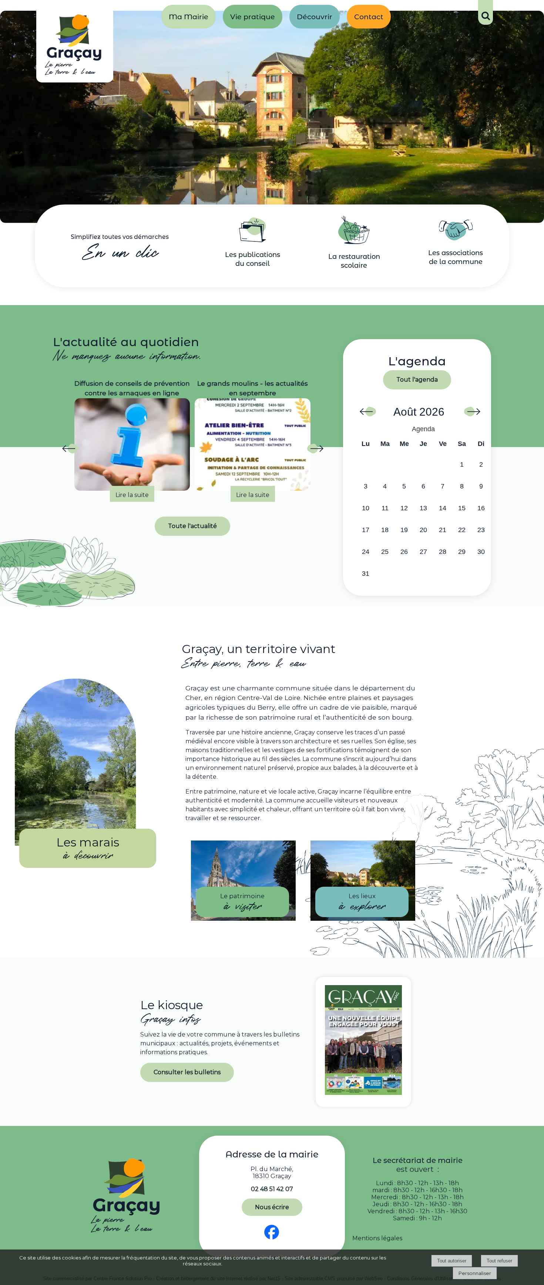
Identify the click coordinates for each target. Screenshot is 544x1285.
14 (442, 508)
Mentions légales (377, 1238)
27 (423, 551)
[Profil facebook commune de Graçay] (272, 1239)
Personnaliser (475, 1273)
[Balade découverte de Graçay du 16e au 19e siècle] (252, 444)
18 (385, 530)
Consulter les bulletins (187, 1072)
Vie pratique (252, 16)
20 (423, 530)
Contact (368, 16)
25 (385, 551)
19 (404, 530)
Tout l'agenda (417, 379)
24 (365, 551)
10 (365, 508)
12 (404, 508)
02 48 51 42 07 (272, 1189)
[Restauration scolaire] (354, 242)
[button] (485, 12)
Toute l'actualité (192, 526)
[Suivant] (314, 451)
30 (481, 551)
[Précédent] (69, 451)
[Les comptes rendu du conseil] (252, 240)
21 (442, 530)
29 (462, 551)
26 (404, 551)
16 (481, 508)
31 (365, 573)
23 (481, 530)
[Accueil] (74, 46)
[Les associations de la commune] (456, 238)
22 (462, 530)
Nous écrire (272, 1207)
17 (365, 530)
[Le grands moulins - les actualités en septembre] (132, 444)
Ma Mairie (188, 16)
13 (423, 508)
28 (442, 551)
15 (462, 508)
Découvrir (314, 16)
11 (385, 508)
